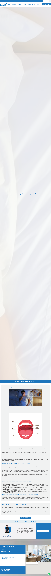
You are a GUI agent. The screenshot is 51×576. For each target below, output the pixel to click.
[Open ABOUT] (10, 4)
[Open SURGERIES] (26, 4)
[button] (31, 381)
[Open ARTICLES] (35, 4)
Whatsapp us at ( (5, 551)
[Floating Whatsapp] (49, 574)
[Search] (50, 1)
